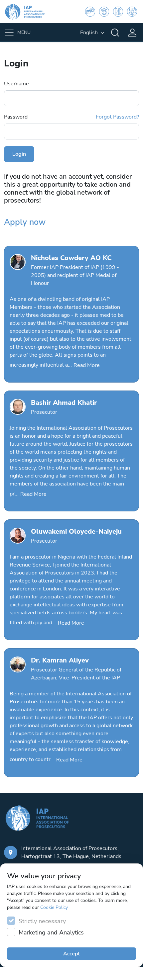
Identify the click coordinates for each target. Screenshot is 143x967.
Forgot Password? (117, 117)
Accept (71, 953)
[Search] (115, 32)
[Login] (132, 32)
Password (71, 117)
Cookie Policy (54, 907)
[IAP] (29, 12)
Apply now (25, 222)
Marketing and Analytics (51, 932)
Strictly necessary (42, 921)
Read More (86, 365)
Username (16, 83)
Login (19, 154)
